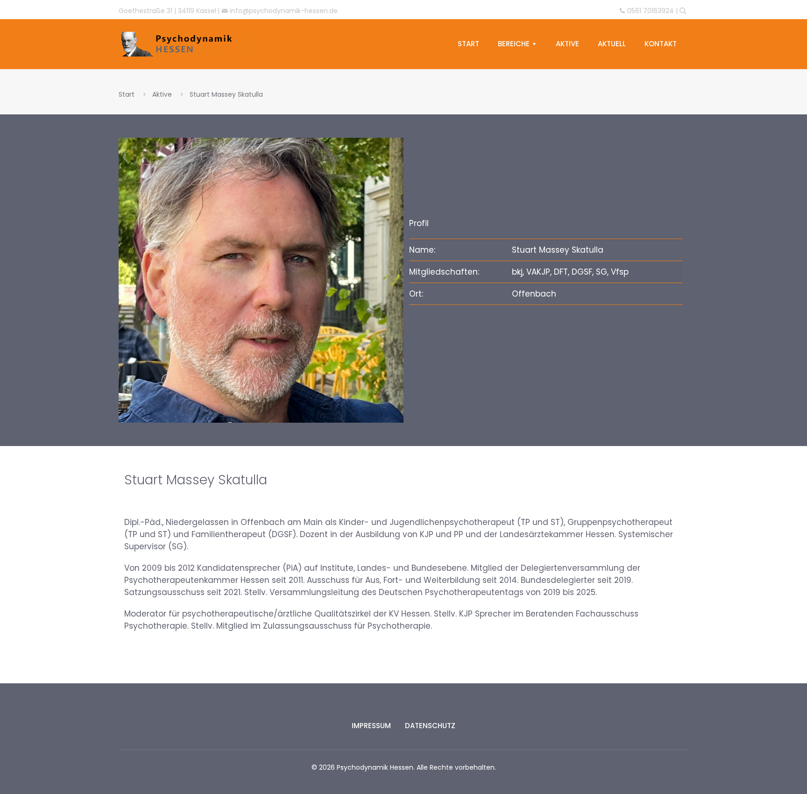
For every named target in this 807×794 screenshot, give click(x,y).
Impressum (371, 725)
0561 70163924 (650, 10)
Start (126, 94)
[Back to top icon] (762, 769)
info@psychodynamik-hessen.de (284, 10)
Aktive (162, 94)
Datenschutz (430, 725)
